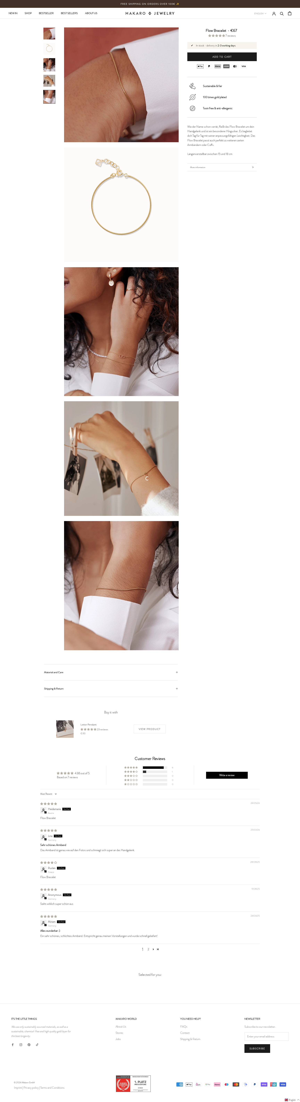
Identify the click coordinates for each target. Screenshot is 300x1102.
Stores (119, 1033)
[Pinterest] (29, 1044)
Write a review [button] (227, 775)
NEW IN (13, 13)
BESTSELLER (46, 13)
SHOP (28, 13)
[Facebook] (12, 1044)
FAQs (183, 1027)
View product (150, 729)
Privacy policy (31, 1088)
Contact (185, 1033)
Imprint (18, 1088)
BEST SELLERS (69, 13)
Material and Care (53, 672)
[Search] (282, 13)
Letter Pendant (89, 724)
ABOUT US (91, 13)
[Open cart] (289, 13)
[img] (48, 804)
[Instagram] (20, 1044)
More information (197, 167)
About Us (121, 1027)
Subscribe (257, 1048)
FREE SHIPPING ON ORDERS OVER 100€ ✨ (150, 4)
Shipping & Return (54, 689)
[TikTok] (37, 1044)
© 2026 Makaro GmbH (24, 1082)
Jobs (118, 1039)
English (259, 13)
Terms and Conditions (52, 1088)
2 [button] (148, 949)
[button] (217, 36)
